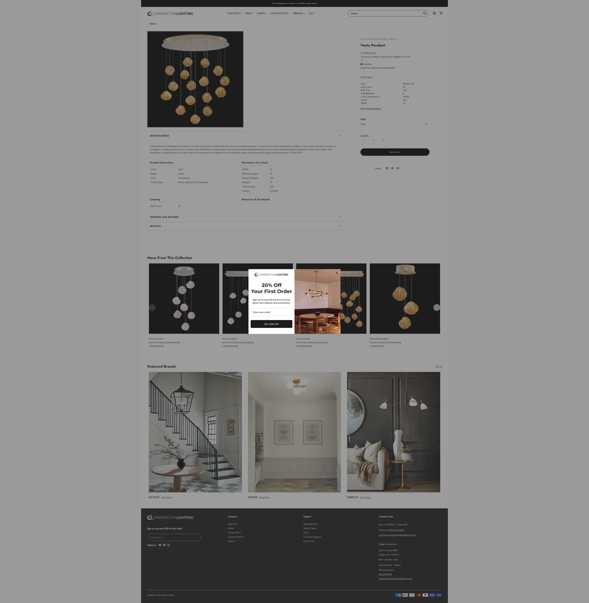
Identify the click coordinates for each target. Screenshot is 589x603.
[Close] (337, 272)
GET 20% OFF (271, 324)
